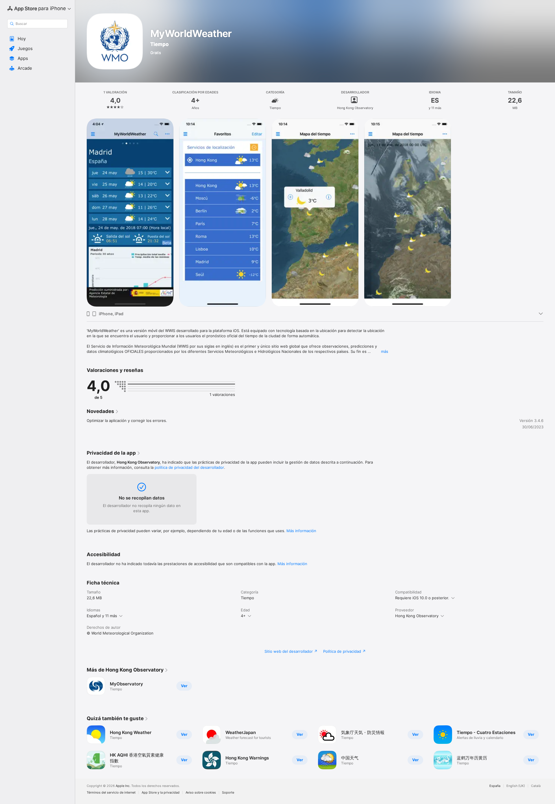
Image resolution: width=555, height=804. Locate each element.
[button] (37, 38)
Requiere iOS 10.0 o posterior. (422, 597)
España (494, 786)
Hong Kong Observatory (417, 615)
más (384, 351)
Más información (301, 530)
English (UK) (515, 786)
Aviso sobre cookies (201, 792)
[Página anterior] (81, 747)
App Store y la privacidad (161, 792)
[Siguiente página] (549, 747)
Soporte (228, 792)
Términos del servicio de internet (111, 792)
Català (536, 786)
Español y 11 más (102, 615)
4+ (243, 615)
